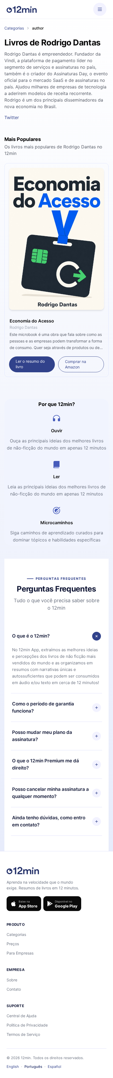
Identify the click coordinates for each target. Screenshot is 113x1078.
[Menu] (99, 9)
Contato (14, 989)
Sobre (12, 980)
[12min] (22, 9)
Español (54, 1066)
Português (33, 1066)
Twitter (11, 117)
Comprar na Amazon (75, 364)
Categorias (14, 28)
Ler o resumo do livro (30, 364)
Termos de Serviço (23, 1034)
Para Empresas (20, 953)
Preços (13, 943)
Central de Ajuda (21, 1015)
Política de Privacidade (27, 1025)
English (13, 1066)
